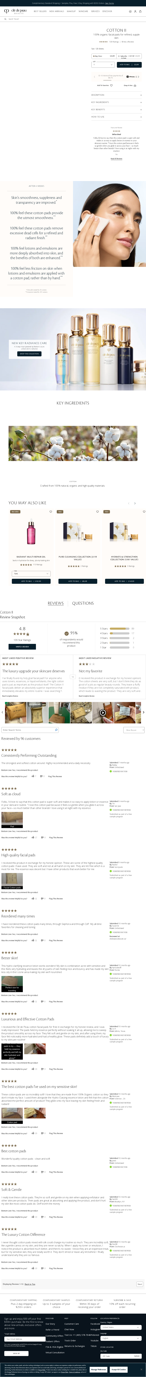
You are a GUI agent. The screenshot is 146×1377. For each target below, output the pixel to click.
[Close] (141, 1369)
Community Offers (54, 1336)
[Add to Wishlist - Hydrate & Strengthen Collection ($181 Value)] (144, 512)
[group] (116, 76)
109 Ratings (114, 42)
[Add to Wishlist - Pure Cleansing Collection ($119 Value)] (97, 512)
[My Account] (135, 11)
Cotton (73, 481)
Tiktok (94, 1346)
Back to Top (30, 1284)
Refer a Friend (52, 1329)
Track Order (70, 1340)
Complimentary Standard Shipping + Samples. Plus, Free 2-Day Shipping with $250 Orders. (73, 3)
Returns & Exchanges (74, 1346)
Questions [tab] (83, 603)
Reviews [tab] (56, 603)
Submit (137, 1356)
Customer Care (71, 1324)
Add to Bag (26, 581)
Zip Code (103, 1350)
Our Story (50, 1324)
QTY (94, 61)
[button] (140, 11)
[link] (104, 42)
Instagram (95, 1329)
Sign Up (16, 1353)
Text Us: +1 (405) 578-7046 (77, 1335)
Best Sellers (40, 11)
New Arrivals (56, 11)
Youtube (95, 1340)
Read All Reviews (116, 159)
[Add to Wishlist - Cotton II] (111, 85)
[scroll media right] (143, 712)
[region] (73, 1370)
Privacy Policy (41, 1370)
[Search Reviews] (56, 730)
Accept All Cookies (119, 1370)
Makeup (71, 11)
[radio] (97, 56)
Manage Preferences (98, 1370)
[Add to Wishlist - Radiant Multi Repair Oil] (51, 512)
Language (103, 1333)
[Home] (15, 11)
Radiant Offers (53, 1341)
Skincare (83, 11)
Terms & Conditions (74, 1372)
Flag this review (55, 777)
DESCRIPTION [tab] (97, 95)
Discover (107, 11)
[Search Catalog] (5, 19)
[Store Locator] (130, 11)
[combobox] (75, 19)
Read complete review (10, 696)
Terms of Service (16, 1346)
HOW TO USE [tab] (97, 117)
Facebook (95, 1324)
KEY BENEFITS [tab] (98, 110)
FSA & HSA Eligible (54, 1347)
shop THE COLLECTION (29, 354)
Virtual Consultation (55, 1352)
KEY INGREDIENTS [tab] (100, 102)
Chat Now (69, 1329)
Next (140, 1284)
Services (95, 11)
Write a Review (128, 42)
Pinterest (95, 1335)
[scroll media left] (2, 712)
